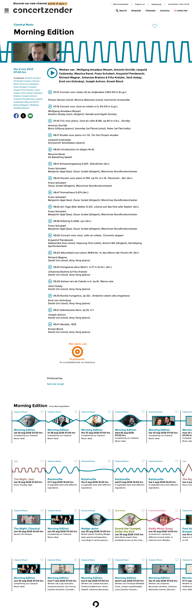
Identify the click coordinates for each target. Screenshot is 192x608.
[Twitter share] (23, 116)
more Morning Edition (59, 406)
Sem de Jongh (55, 384)
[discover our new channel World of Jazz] (57, 3)
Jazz (16, 461)
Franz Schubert (21, 87)
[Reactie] (30, 116)
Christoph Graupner (23, 81)
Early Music (120, 510)
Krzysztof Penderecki (23, 99)
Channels (150, 10)
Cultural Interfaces (157, 510)
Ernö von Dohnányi (29, 84)
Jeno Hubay (26, 93)
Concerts (165, 10)
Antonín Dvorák (32, 78)
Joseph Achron (29, 96)
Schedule (136, 10)
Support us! (140, 4)
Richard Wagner (21, 105)
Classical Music (24, 24)
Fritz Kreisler (28, 90)
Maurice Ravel (31, 102)
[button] (52, 73)
